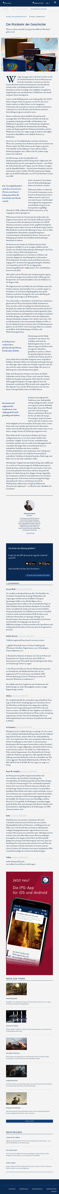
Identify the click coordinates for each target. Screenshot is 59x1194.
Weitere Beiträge (30, 533)
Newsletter (51, 1189)
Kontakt (12, 1189)
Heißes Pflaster (11, 1163)
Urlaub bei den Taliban (13, 1137)
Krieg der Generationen (13, 1108)
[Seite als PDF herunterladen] (51, 493)
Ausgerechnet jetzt (12, 1080)
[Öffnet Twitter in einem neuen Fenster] (7, 19)
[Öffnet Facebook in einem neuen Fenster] (11, 19)
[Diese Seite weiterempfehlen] (14, 19)
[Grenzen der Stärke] (16, 1017)
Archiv (54, 1191)
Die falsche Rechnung (13, 1053)
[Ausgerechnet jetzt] (16, 1072)
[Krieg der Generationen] (16, 1099)
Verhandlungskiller (11, 998)
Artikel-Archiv (29, 1121)
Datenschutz (37, 1189)
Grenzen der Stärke (12, 1026)
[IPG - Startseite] (7, 3)
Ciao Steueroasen (11, 1150)
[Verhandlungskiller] (16, 990)
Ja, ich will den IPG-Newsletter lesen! (38, 575)
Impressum (23, 1189)
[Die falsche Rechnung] (16, 1045)
